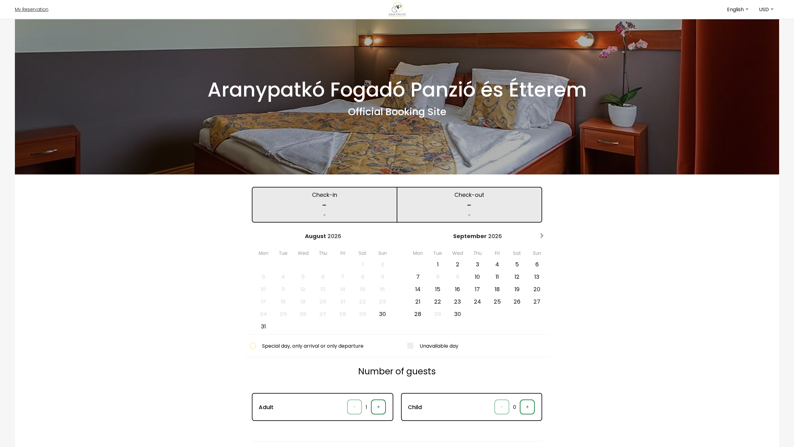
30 (382, 314)
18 (497, 289)
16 (457, 289)
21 (417, 301)
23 (457, 301)
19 (517, 289)
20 (536, 289)
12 (517, 277)
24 (477, 301)
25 (497, 301)
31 (263, 326)
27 (536, 301)
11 (497, 277)
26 (517, 301)
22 (437, 301)
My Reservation (31, 9)
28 (417, 314)
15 (437, 289)
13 (536, 277)
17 (477, 289)
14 (418, 289)
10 (477, 277)
